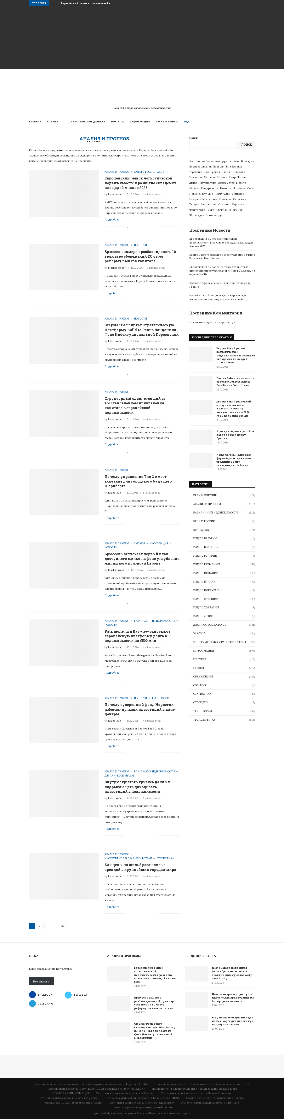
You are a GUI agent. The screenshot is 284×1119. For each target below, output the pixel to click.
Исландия (196, 177)
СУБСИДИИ (224, 702)
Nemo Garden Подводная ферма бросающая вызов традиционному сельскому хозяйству (218, 297)
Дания (226, 172)
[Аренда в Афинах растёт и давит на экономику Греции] (201, 437)
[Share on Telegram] (152, 226)
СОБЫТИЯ (224, 685)
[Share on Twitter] (136, 226)
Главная (35, 121)
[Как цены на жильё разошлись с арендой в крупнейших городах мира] (64, 876)
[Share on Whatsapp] (148, 226)
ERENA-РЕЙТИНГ (224, 495)
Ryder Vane (115, 194)
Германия (195, 172)
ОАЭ (250, 188)
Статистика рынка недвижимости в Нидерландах (141, 1102)
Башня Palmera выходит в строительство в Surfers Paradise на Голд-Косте (235, 381)
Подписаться (41, 981)
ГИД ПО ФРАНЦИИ (224, 599)
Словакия (225, 199)
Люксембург (226, 183)
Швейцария (223, 210)
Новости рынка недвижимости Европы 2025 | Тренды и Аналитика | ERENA (96, 1088)
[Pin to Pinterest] (140, 226)
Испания (210, 177)
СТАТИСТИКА (224, 693)
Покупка (195, 193)
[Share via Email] (156, 226)
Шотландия (196, 215)
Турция (194, 204)
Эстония (211, 215)
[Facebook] (133, 161)
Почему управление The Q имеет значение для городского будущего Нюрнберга (138, 481)
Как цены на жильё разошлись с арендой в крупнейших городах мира (140, 867)
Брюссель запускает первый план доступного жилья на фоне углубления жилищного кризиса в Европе (142, 559)
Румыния (238, 193)
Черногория (197, 210)
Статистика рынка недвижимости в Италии (74, 1102)
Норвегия (239, 188)
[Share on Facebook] (132, 226)
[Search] (156, 161)
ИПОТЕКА (224, 659)
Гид (206, 172)
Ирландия (238, 172)
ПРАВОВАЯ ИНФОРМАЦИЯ (71, 1093)
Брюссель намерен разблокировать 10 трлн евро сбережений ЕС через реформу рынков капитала (140, 256)
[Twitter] (137, 161)
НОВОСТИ (117, 121)
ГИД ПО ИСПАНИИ (224, 573)
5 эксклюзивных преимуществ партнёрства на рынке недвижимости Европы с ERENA (91, 1084)
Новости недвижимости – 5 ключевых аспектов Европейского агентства (202, 1084)
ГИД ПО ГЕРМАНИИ (224, 564)
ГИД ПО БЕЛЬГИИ (224, 538)
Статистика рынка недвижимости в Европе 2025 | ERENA (143, 1098)
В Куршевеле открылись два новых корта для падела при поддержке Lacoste (232, 1021)
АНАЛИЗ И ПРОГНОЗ (224, 504)
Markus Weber (117, 267)
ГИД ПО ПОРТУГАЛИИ (224, 590)
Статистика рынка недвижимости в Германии (69, 1098)
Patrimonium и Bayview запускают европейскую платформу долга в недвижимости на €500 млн (137, 636)
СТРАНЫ (53, 121)
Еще (186, 121)
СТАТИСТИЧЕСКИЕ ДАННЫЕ (86, 121)
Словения (239, 199)
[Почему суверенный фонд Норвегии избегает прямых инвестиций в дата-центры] (64, 720)
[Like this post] (127, 226)
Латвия (242, 177)
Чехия (210, 210)
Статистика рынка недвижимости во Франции (142, 1107)
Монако (194, 188)
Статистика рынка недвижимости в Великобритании (196, 1093)
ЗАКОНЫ (224, 633)
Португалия (222, 193)
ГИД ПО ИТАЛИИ (224, 581)
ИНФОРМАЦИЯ (140, 121)
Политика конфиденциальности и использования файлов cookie (194, 1088)
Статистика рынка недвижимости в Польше (210, 1102)
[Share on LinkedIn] (144, 226)
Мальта (241, 183)
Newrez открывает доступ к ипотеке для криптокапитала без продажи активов (233, 997)
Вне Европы (224, 530)
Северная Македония (203, 199)
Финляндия (209, 204)
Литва (193, 183)
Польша (207, 193)
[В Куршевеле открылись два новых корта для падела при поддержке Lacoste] (196, 1023)
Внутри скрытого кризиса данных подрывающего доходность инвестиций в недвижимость (137, 787)
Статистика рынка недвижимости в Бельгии (125, 1093)
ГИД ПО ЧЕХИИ (224, 616)
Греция (215, 172)
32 (63, 926)
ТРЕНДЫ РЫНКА (167, 121)
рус (220, 215)
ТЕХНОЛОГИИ (224, 711)
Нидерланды (210, 188)
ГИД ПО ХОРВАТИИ (224, 607)
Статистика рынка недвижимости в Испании (215, 1098)
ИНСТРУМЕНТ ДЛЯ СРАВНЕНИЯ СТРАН (224, 642)
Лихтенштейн (208, 183)
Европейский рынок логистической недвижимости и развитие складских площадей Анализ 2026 (140, 183)
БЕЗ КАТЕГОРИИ (224, 521)
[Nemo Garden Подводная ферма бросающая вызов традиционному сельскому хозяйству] (201, 460)
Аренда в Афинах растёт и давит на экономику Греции (235, 435)
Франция (224, 204)
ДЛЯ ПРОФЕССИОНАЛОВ (224, 624)
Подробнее (112, 219)
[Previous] (52, 3)
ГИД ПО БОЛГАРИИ (224, 547)
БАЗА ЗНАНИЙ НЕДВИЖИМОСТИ (224, 512)
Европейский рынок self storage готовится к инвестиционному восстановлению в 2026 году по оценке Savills (222, 270)
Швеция (237, 210)
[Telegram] (141, 161)
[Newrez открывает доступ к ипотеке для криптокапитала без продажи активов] (196, 1000)
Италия (222, 177)
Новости (225, 188)
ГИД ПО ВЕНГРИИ (224, 555)
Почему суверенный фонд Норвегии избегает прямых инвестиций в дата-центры (140, 709)
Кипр (232, 177)
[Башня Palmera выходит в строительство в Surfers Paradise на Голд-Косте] (201, 384)
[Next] (57, 3)
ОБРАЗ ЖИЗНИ (224, 676)
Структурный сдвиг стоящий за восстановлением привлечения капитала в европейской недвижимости (135, 405)
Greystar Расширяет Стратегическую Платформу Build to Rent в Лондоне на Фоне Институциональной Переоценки (142, 330)
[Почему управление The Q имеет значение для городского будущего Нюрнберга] (64, 492)
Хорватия (238, 204)
